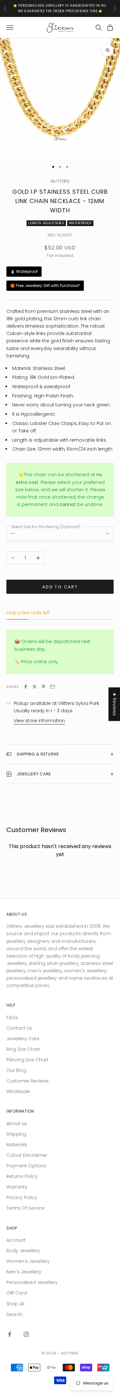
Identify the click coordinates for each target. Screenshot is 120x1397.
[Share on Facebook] (25, 686)
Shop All (15, 1304)
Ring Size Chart (23, 1049)
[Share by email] (52, 686)
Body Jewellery (23, 1250)
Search (14, 1314)
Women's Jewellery (28, 1261)
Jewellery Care (22, 1038)
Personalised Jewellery (32, 1282)
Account (16, 1240)
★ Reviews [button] (114, 704)
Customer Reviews (27, 1081)
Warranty (16, 1187)
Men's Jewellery (23, 1272)
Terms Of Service (25, 1208)
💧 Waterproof (24, 271)
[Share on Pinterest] (43, 686)
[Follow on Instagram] (26, 1334)
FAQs (12, 1017)
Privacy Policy (21, 1197)
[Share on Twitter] (34, 686)
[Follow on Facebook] (9, 1334)
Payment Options (26, 1166)
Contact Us (19, 1028)
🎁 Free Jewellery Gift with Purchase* (45, 285)
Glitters (60, 181)
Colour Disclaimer (26, 1155)
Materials (16, 1144)
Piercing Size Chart (27, 1060)
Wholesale (18, 1091)
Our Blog (16, 1070)
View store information (39, 720)
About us (16, 1123)
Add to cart (60, 587)
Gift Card (16, 1293)
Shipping (16, 1134)
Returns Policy (22, 1176)
